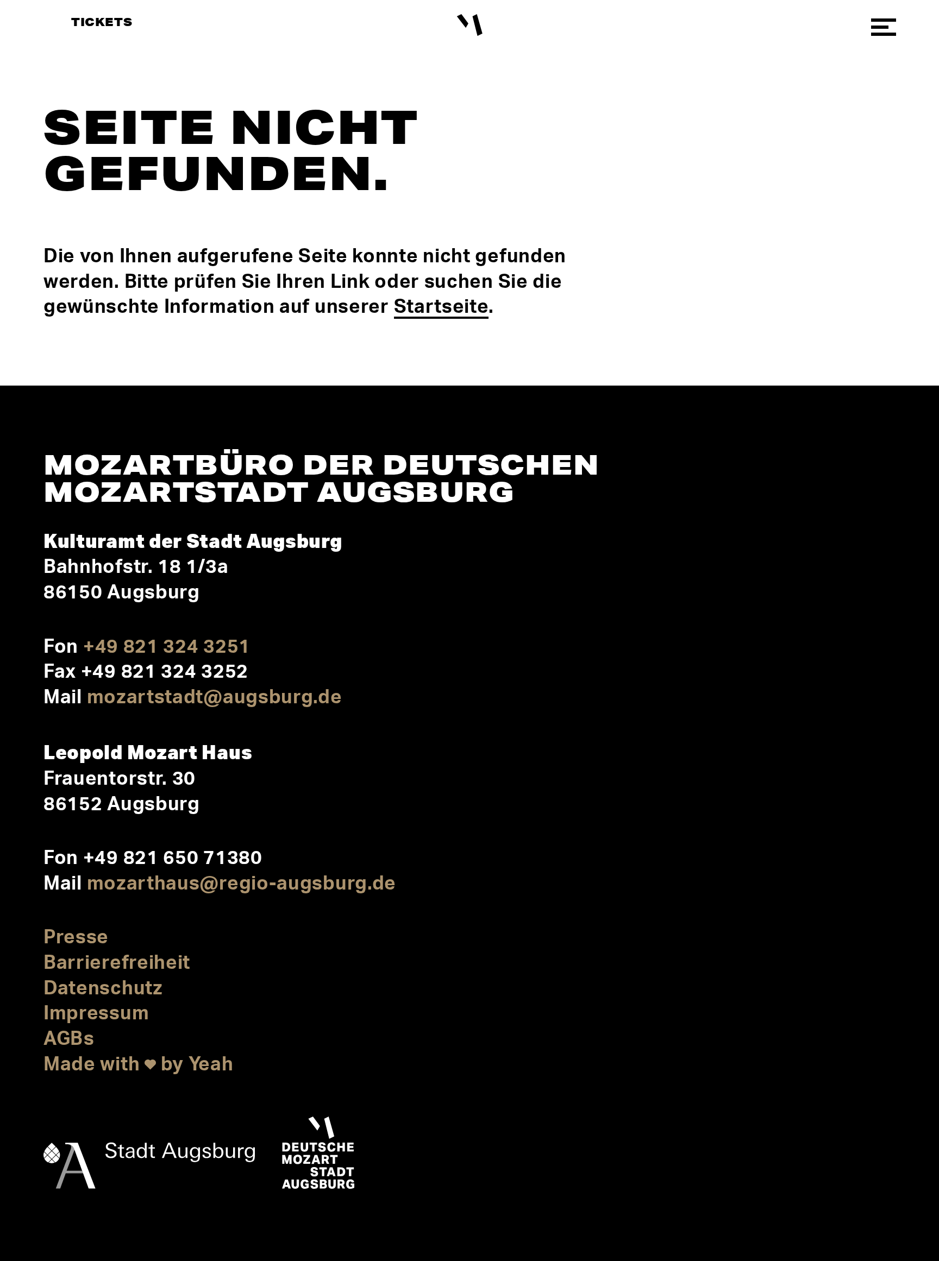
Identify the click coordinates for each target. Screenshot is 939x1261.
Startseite (441, 307)
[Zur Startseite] (469, 25)
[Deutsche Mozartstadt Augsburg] (318, 1156)
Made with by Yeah (138, 1064)
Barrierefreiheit (116, 963)
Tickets (101, 21)
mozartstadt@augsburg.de (214, 697)
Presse (76, 937)
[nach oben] (878, 1156)
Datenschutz (103, 988)
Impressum (96, 1013)
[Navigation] (883, 27)
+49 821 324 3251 (167, 647)
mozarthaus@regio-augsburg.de (242, 883)
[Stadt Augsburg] (149, 1156)
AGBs (69, 1039)
